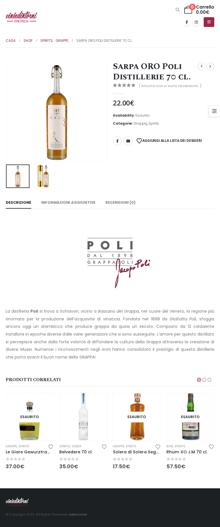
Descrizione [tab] (18, 202)
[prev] (202, 66)
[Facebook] (187, 22)
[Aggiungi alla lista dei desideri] (51, 446)
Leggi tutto (44, 402)
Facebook (117, 141)
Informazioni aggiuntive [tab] (68, 202)
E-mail (128, 141)
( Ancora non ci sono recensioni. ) (170, 86)
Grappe (140, 123)
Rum (169, 446)
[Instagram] (196, 22)
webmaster (78, 514)
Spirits (153, 123)
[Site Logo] (21, 17)
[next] (210, 66)
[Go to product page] (83, 416)
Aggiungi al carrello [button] (97, 402)
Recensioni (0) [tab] (120, 202)
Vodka (76, 446)
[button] (177, 9)
